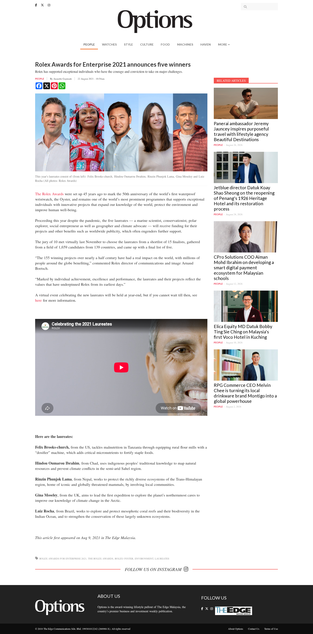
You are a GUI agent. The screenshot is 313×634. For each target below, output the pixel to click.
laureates (162, 558)
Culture (147, 44)
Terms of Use (271, 628)
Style (128, 44)
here (38, 300)
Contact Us (253, 628)
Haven (205, 44)
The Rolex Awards (49, 193)
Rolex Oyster (124, 558)
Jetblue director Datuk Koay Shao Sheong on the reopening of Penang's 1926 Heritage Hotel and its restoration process (244, 198)
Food (165, 44)
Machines (185, 44)
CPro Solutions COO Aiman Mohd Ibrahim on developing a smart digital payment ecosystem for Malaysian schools (244, 267)
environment (144, 558)
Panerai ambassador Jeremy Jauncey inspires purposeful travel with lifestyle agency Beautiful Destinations (241, 131)
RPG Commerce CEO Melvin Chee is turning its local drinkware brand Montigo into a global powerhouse (245, 393)
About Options (235, 628)
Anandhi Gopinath (62, 78)
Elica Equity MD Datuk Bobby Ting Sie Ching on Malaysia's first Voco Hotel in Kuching (243, 332)
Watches (109, 44)
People (89, 44)
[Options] (156, 21)
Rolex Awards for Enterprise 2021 (62, 558)
